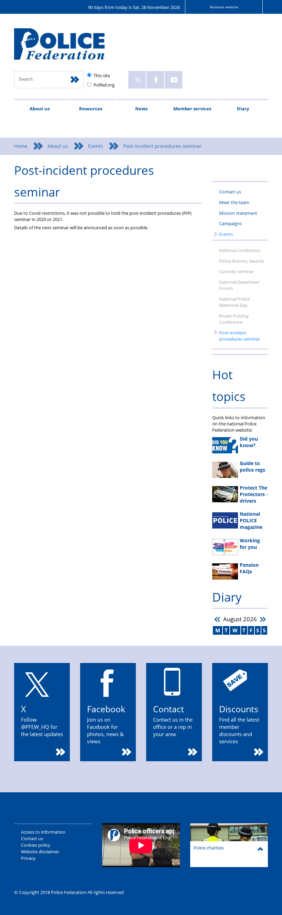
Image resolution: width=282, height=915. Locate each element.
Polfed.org (104, 85)
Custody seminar (236, 271)
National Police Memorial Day (234, 302)
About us (40, 108)
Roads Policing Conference (234, 319)
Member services (192, 108)
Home (21, 146)
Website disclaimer (40, 851)
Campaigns (230, 223)
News (141, 108)
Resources (90, 108)
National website (224, 6)
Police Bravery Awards (241, 261)
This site (102, 75)
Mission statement (238, 213)
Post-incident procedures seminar (239, 336)
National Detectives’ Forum (239, 285)
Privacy (28, 858)
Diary (243, 108)
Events (95, 146)
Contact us (230, 192)
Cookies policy (35, 845)
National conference (239, 250)
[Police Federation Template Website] (66, 47)
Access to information (43, 832)
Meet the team (234, 202)
